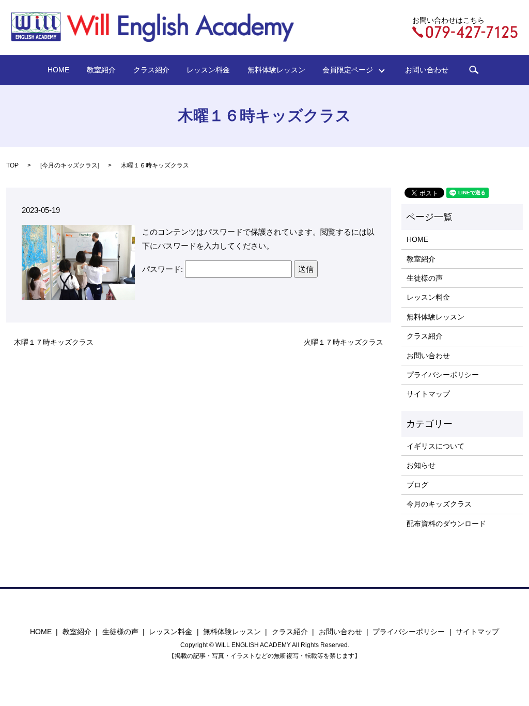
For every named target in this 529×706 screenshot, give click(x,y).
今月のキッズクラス (70, 165)
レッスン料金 (208, 70)
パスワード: (163, 269)
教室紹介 (101, 70)
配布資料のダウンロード (446, 523)
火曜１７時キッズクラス (343, 342)
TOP (12, 165)
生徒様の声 (425, 278)
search (473, 70)
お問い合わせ (426, 70)
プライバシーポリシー (443, 375)
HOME (58, 70)
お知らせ (421, 465)
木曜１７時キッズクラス (54, 342)
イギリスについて (435, 446)
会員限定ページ (351, 70)
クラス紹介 (151, 70)
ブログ (417, 485)
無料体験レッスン (276, 70)
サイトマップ (428, 394)
